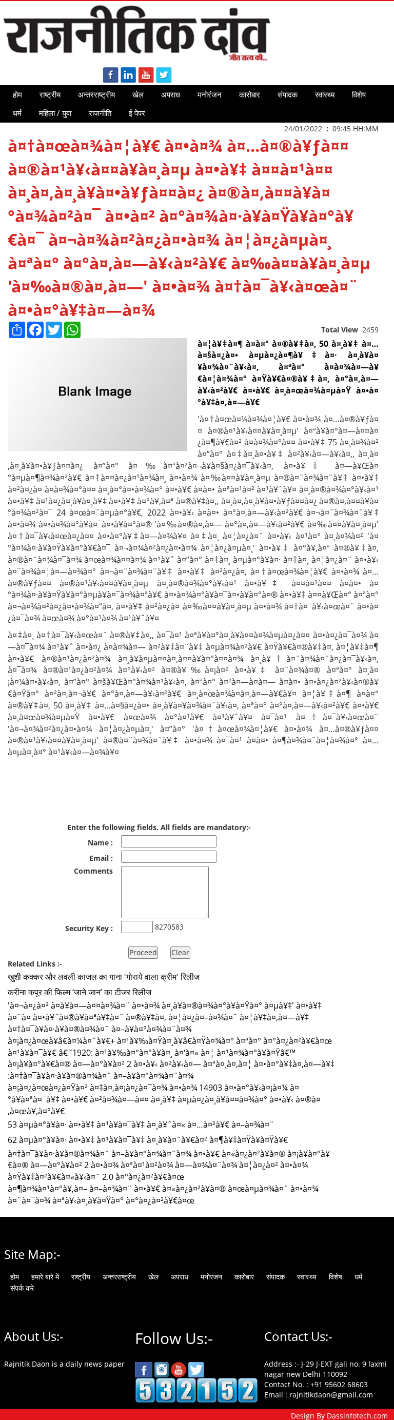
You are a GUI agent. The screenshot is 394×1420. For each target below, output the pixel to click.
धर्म (17, 113)
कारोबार (249, 94)
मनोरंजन (210, 94)
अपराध (170, 94)
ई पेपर (137, 113)
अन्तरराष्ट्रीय (96, 94)
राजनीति (100, 113)
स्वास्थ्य (324, 94)
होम (17, 94)
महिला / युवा (55, 113)
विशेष (359, 94)
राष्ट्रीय (50, 94)
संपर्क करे (22, 1288)
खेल (138, 94)
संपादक (288, 94)
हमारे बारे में (45, 1276)
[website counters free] (196, 1389)
